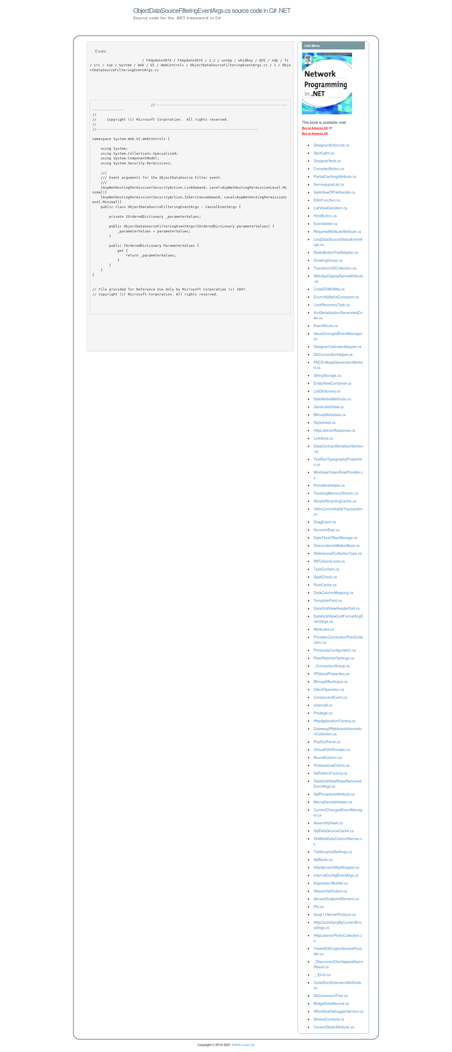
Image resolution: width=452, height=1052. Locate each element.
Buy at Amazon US (315, 128)
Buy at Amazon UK (315, 133)
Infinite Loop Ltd (243, 1044)
